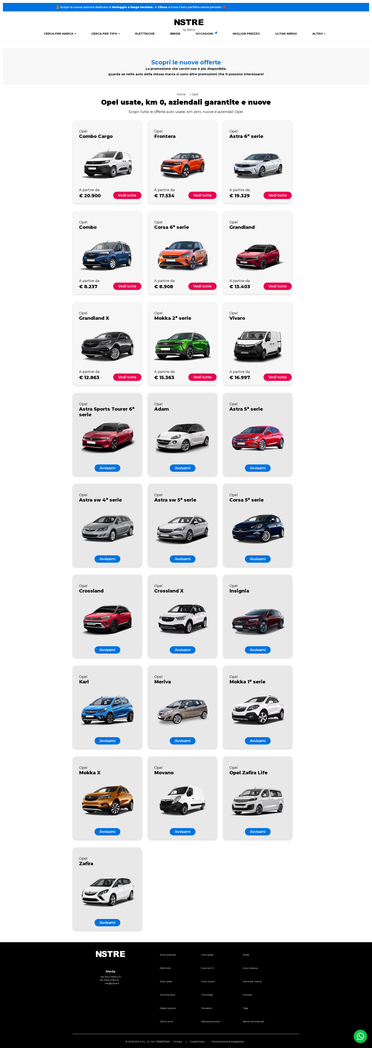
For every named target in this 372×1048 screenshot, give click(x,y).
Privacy (178, 1041)
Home (181, 94)
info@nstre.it (112, 983)
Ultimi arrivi (286, 33)
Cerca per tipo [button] (104, 33)
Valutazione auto (210, 1021)
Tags (245, 1008)
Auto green (207, 954)
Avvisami (107, 468)
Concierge (207, 994)
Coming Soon (167, 994)
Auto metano (250, 968)
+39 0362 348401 (109, 980)
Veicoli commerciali (253, 1021)
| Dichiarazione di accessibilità (227, 1041)
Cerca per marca (58, 33)
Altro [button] (318, 33)
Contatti (247, 994)
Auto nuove (207, 981)
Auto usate (166, 981)
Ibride (175, 33)
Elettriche (145, 33)
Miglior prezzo (246, 33)
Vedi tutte (127, 195)
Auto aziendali (168, 954)
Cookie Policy (197, 1041)
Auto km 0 (207, 968)
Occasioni (205, 33)
